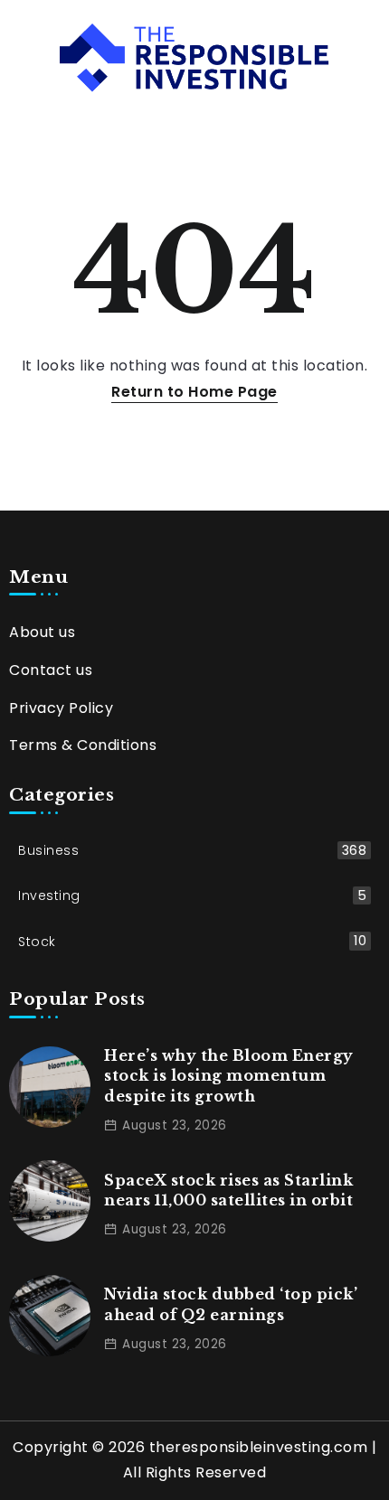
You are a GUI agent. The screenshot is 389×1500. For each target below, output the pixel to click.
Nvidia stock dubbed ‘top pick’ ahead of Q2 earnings (230, 1304)
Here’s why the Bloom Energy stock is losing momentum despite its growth (229, 1075)
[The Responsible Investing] (195, 56)
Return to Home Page (194, 391)
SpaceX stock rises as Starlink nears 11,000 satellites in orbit (228, 1190)
